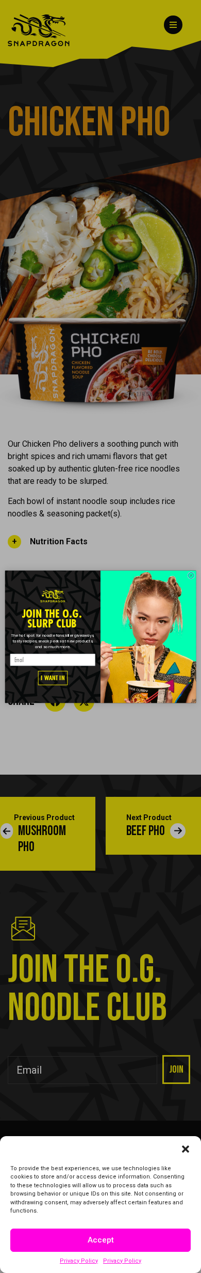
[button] (185, 1149)
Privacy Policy (79, 1261)
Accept (101, 1240)
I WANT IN (52, 677)
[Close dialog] (191, 575)
